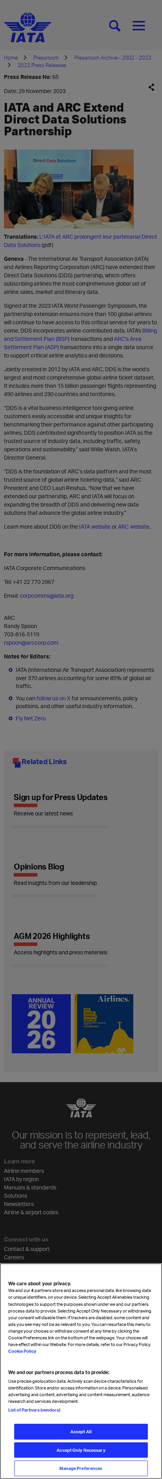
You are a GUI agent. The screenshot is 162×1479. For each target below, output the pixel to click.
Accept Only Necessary (81, 1450)
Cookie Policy (22, 1351)
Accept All (81, 1431)
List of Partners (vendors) (34, 1410)
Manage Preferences (80, 1468)
